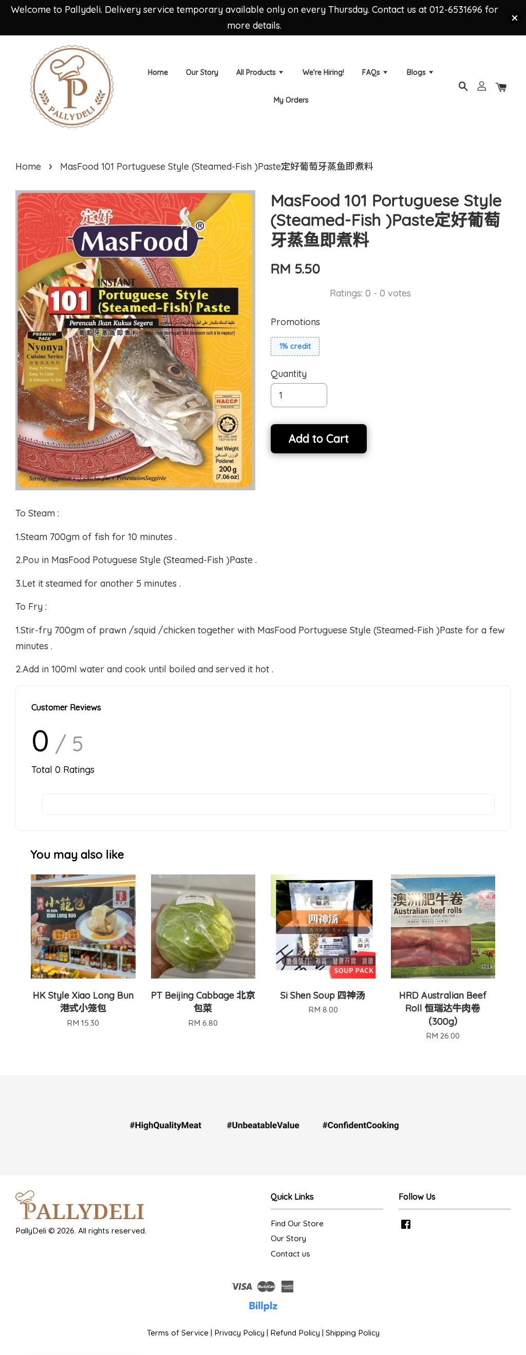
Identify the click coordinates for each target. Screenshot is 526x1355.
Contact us (290, 1254)
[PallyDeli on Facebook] (406, 1228)
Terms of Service (178, 1333)
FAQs (372, 72)
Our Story (202, 72)
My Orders (291, 100)
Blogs (417, 72)
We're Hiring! (323, 72)
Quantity (289, 374)
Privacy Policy (239, 1333)
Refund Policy (295, 1333)
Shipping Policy (353, 1333)
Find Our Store (297, 1223)
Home (158, 72)
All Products (257, 72)
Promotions (295, 322)
